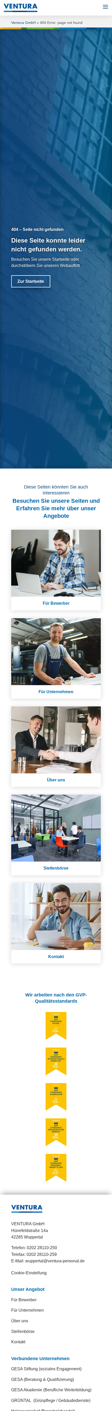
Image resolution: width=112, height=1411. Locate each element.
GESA (42, 1379)
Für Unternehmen (27, 1310)
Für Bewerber (23, 1300)
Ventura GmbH (23, 22)
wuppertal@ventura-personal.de (55, 1261)
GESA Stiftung (46, 1369)
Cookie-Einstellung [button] (29, 1273)
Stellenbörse (23, 1331)
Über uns (19, 1321)
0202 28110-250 (42, 1247)
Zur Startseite (30, 281)
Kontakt (18, 1342)
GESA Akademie (51, 1390)
